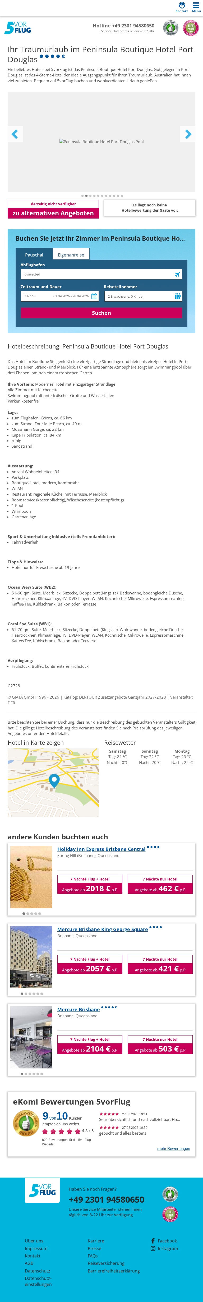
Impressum (36, 1248)
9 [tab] (114, 196)
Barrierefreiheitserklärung (107, 1271)
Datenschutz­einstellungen (38, 1281)
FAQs (93, 1256)
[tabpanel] (101, 142)
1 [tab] (82, 196)
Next (188, 134)
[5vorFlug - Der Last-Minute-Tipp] (17, 28)
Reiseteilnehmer (120, 286)
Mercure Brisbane (78, 1009)
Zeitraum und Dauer (41, 286)
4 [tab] (94, 196)
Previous (15, 134)
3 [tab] (90, 196)
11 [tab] (122, 196)
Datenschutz (37, 1271)
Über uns (34, 1241)
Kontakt (32, 1256)
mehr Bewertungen (173, 1148)
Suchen (101, 312)
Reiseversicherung (106, 1263)
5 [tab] (98, 196)
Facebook (167, 1241)
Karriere (96, 1241)
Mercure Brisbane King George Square (102, 929)
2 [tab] (86, 196)
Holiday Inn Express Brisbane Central (101, 849)
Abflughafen (33, 264)
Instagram (168, 1248)
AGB (29, 1263)
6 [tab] (102, 196)
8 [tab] (110, 196)
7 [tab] (106, 196)
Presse (94, 1248)
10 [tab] (118, 196)
